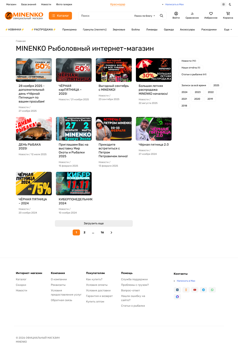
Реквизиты (58, 284)
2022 (211, 92)
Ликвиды (152, 29)
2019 (210, 98)
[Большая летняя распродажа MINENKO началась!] (154, 70)
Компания (58, 273)
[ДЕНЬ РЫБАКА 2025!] (34, 129)
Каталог (21, 279)
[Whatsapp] (212, 290)
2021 (184, 98)
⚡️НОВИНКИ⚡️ (14, 29)
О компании (59, 279)
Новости (46, 4)
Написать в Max (174, 4)
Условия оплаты (97, 284)
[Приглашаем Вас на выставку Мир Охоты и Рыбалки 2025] (74, 129)
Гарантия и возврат (99, 296)
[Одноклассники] (186, 290)
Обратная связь (61, 300)
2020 (197, 98)
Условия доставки (98, 290)
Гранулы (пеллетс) (94, 29)
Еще (226, 29)
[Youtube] (194, 290)
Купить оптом (95, 301)
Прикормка (69, 29)
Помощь (127, 273)
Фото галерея (64, 4)
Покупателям (95, 273)
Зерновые (119, 29)
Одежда (169, 29)
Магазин (11, 4)
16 (102, 232)
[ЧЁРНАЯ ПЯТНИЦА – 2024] (34, 183)
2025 (216, 85)
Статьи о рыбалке (194, 74)
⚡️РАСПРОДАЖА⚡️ (43, 29)
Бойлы (136, 29)
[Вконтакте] (177, 290)
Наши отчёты (191, 67)
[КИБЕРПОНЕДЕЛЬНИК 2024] (74, 183)
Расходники (209, 29)
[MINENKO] (24, 15)
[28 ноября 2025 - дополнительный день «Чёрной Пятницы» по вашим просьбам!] (34, 70)
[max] (177, 297)
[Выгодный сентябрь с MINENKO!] (114, 70)
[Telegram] (203, 290)
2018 (184, 105)
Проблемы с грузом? (135, 284)
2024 (184, 92)
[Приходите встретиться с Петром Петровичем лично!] (114, 129)
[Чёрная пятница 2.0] (154, 129)
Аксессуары (187, 29)
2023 (198, 92)
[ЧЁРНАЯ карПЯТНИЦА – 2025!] (74, 70)
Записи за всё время (194, 85)
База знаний (28, 4)
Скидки (21, 284)
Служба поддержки (134, 279)
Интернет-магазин (29, 273)
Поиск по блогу (143, 15)
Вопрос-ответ (130, 290)
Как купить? (94, 279)
